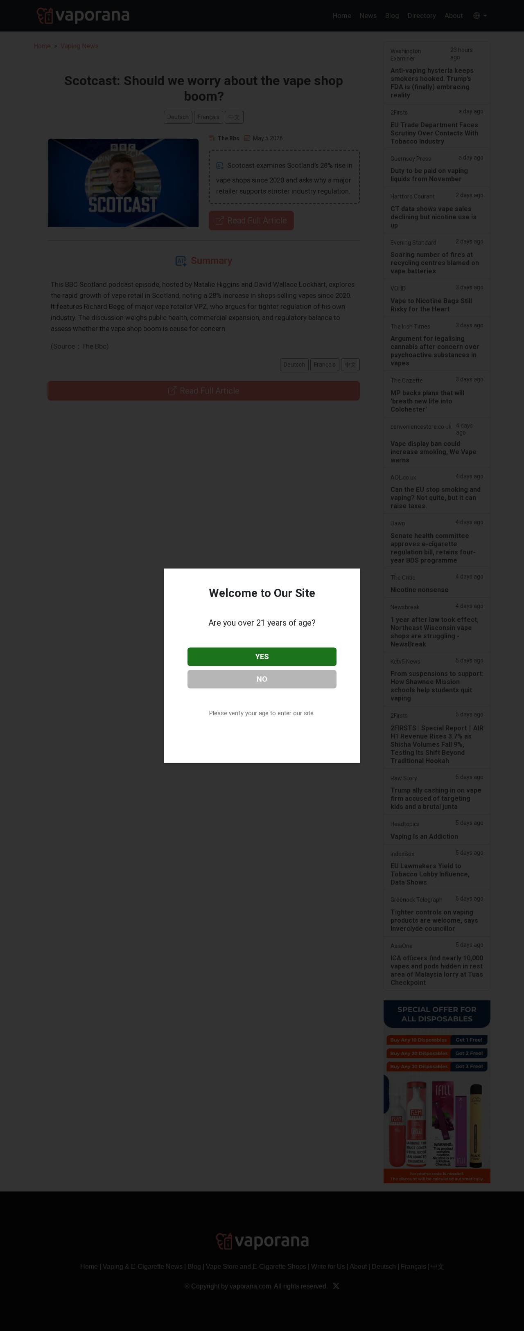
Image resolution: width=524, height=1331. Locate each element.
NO (262, 678)
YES (262, 656)
